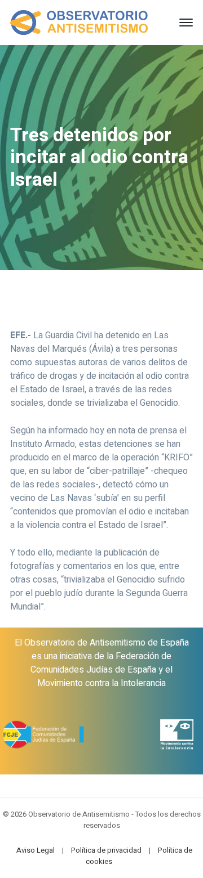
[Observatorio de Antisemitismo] (79, 22)
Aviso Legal (35, 850)
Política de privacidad (106, 850)
